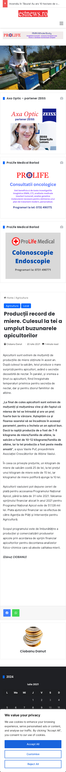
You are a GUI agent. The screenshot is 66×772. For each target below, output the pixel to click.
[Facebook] (7, 613)
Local (26, 305)
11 (59, 707)
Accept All (33, 744)
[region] (33, 740)
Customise (33, 754)
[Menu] (61, 23)
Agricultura (22, 297)
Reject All (33, 764)
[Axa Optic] (33, 35)
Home (10, 297)
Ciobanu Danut (14, 344)
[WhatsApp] (15, 613)
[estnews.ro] (33, 13)
